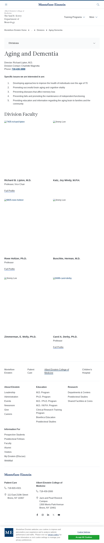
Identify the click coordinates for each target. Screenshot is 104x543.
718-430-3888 (18, 69)
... (31, 30)
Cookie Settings (83, 532)
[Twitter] (53, 515)
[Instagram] (43, 515)
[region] (52, 534)
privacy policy (53, 535)
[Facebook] (37, 515)
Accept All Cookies (84, 537)
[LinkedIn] (48, 515)
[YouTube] (59, 515)
